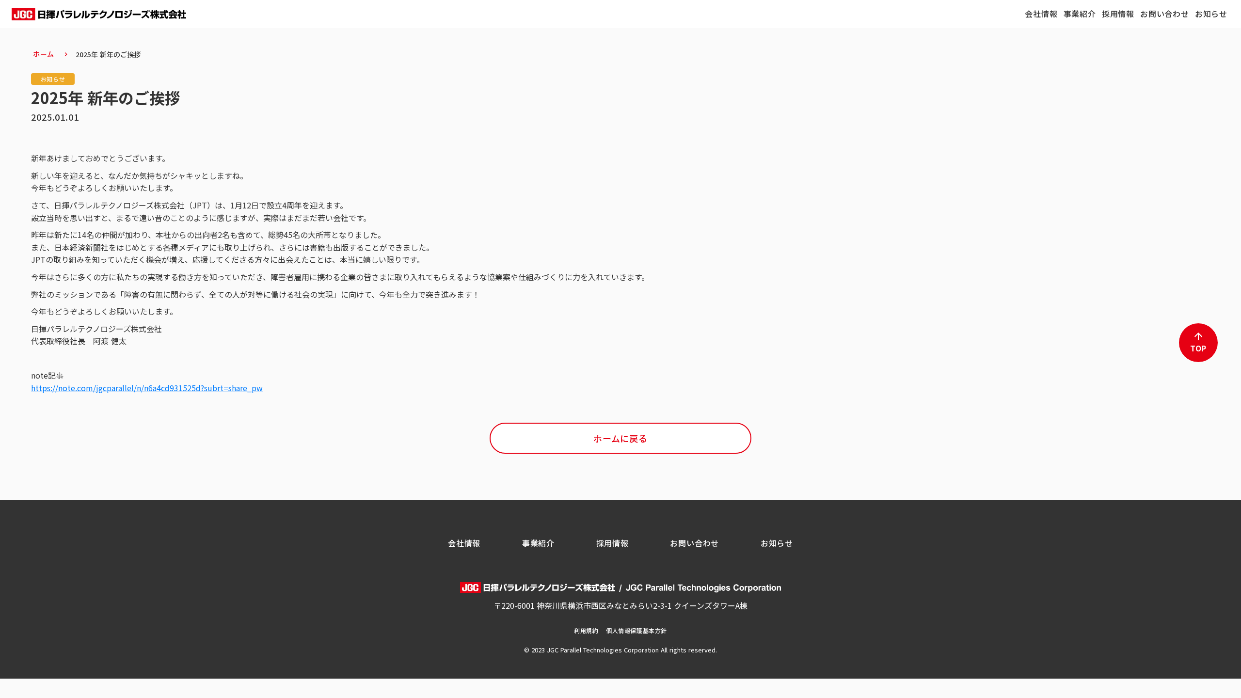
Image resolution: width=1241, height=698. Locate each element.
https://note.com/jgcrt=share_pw (147, 388)
